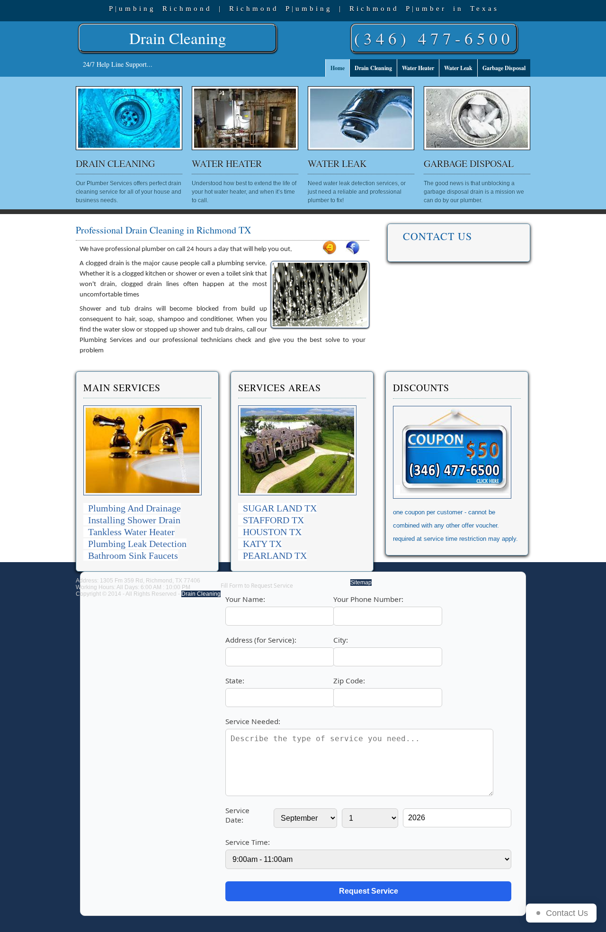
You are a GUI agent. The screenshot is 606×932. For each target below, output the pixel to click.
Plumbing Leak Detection (137, 543)
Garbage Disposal (504, 68)
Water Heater (418, 68)
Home (337, 68)
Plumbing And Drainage (134, 508)
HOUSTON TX (272, 532)
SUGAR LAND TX (280, 508)
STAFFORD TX (273, 520)
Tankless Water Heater (131, 532)
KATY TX (262, 543)
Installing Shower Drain (134, 520)
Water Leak (458, 68)
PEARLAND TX (275, 555)
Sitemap (361, 582)
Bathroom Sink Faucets (133, 555)
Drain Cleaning (177, 37)
